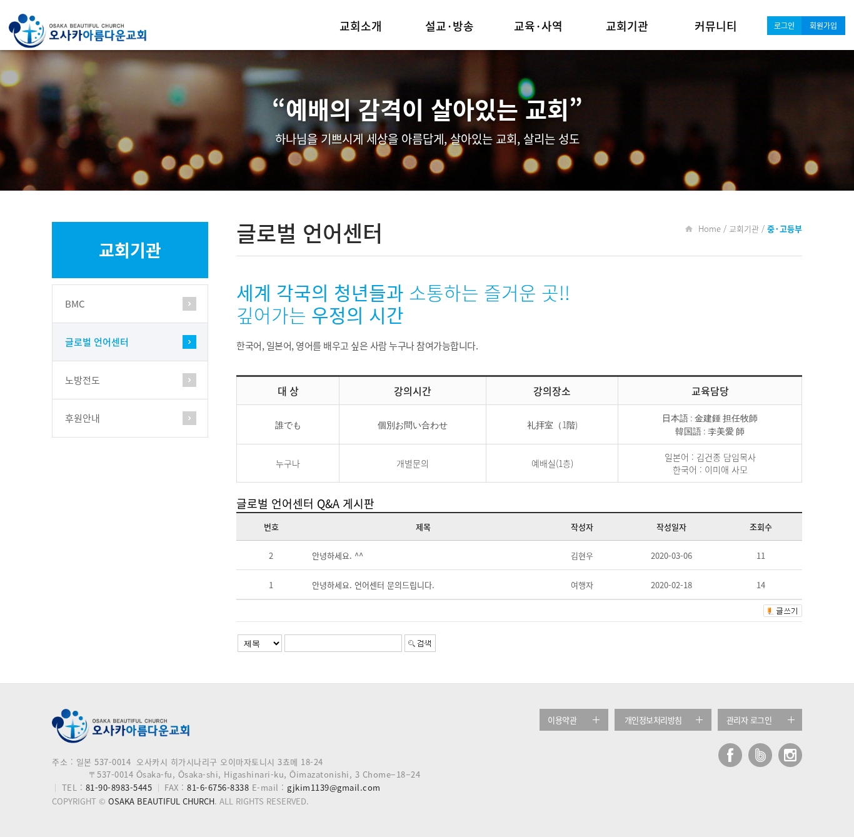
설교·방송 (449, 26)
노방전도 (82, 380)
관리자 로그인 (749, 720)
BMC (75, 304)
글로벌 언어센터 (97, 342)
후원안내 (82, 418)
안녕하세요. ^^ (337, 555)
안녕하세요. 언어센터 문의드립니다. (373, 585)
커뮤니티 (716, 26)
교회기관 (627, 26)
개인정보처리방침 (653, 720)
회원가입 (823, 25)
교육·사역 (538, 26)
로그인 (784, 25)
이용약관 (562, 720)
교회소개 (360, 26)
